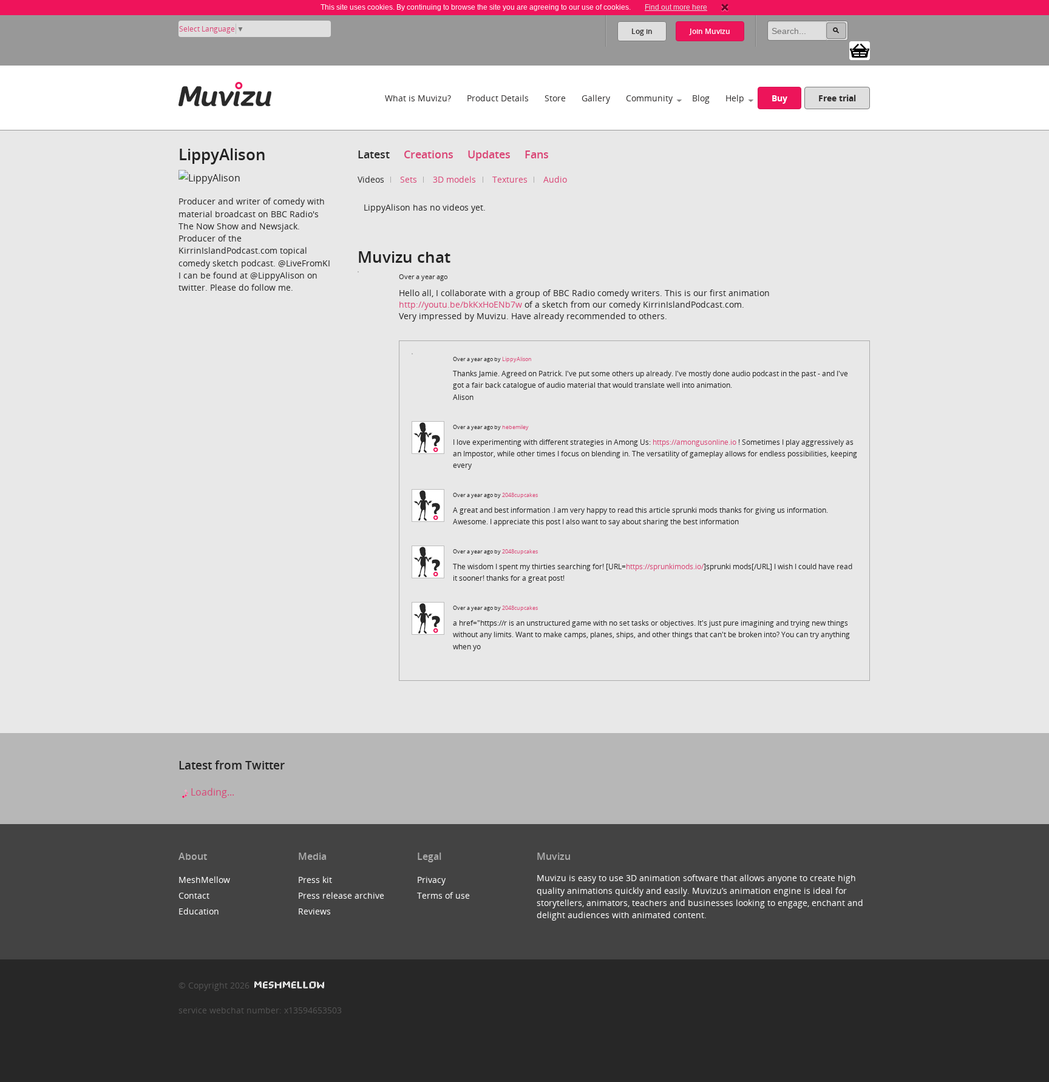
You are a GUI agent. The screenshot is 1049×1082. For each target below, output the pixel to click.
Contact (193, 895)
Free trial (837, 98)
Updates (489, 154)
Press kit (315, 879)
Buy (779, 98)
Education (198, 911)
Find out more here (676, 7)
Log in (642, 31)
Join (710, 31)
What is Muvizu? (418, 98)
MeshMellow (204, 879)
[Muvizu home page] (224, 92)
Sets (408, 179)
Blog (701, 98)
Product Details (498, 98)
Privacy (431, 879)
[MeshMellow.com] (288, 985)
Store (555, 98)
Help (734, 98)
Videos (371, 179)
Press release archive (341, 895)
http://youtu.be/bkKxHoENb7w (460, 304)
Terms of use (443, 895)
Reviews (314, 911)
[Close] (724, 7)
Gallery (596, 98)
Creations (428, 154)
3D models (454, 179)
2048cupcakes (520, 495)
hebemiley (515, 427)
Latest (374, 154)
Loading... (211, 792)
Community (649, 98)
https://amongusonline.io (694, 442)
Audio (555, 179)
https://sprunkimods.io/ (665, 566)
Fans (536, 154)
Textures (510, 179)
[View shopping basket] (859, 49)
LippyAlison (517, 359)
